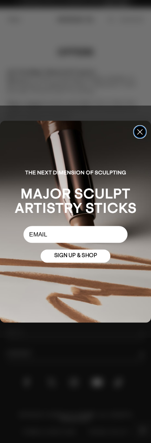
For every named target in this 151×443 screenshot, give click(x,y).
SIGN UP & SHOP (75, 255)
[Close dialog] (140, 132)
